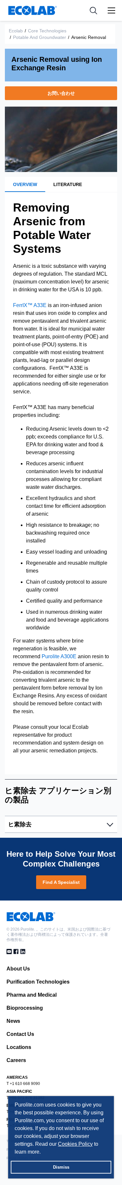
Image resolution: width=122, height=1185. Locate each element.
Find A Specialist (61, 882)
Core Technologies (47, 30)
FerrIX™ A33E (30, 305)
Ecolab (16, 30)
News (13, 1021)
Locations (19, 1047)
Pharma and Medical (32, 995)
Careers (16, 1060)
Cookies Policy (75, 1144)
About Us (18, 968)
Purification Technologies (38, 982)
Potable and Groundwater (39, 37)
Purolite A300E (59, 656)
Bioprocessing (25, 1008)
